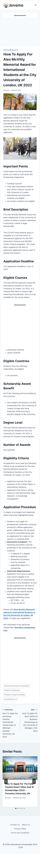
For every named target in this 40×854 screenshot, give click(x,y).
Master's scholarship (11, 690)
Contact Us (15, 825)
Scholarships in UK (10, 50)
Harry (7, 90)
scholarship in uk (10, 699)
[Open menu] (35, 5)
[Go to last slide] (6, 781)
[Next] (34, 781)
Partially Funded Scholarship (14, 695)
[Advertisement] (20, 31)
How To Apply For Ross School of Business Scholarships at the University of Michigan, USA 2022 (29, 720)
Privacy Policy (20, 829)
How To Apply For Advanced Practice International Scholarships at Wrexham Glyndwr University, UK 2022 (10, 723)
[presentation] (20, 768)
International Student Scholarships (16, 686)
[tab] (15, 808)
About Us (26, 825)
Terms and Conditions (20, 833)
